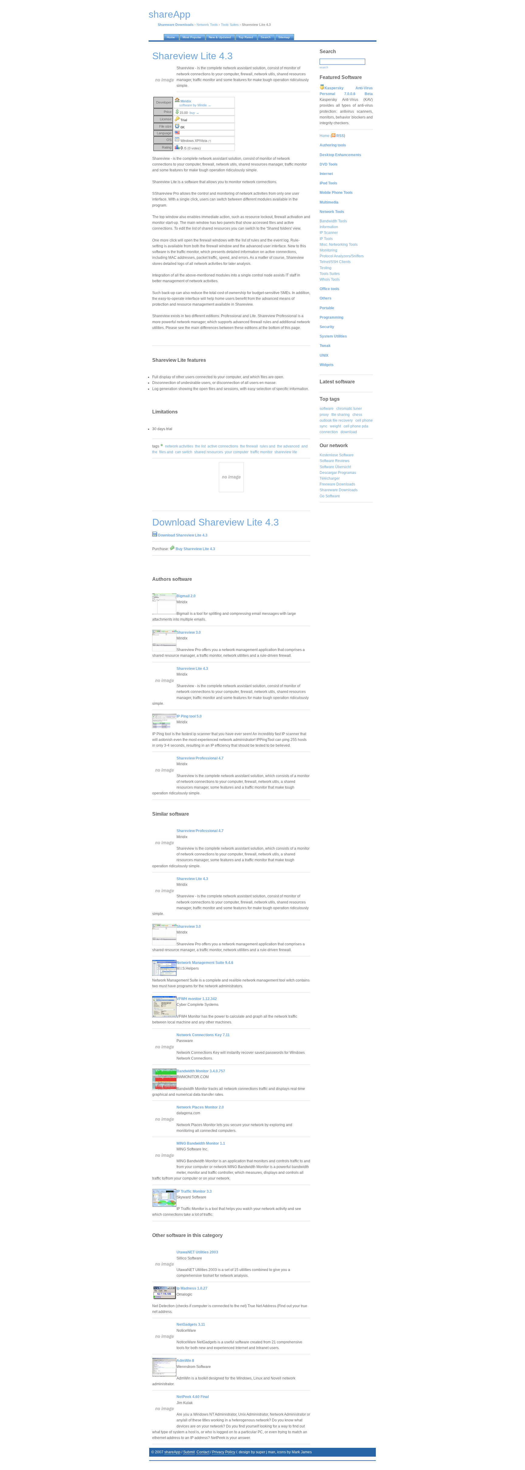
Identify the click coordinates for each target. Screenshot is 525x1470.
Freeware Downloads (337, 484)
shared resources (208, 452)
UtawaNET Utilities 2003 (197, 1252)
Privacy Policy (223, 1452)
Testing (325, 268)
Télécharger (330, 478)
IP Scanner (329, 233)
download (349, 432)
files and (166, 452)
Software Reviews (334, 461)
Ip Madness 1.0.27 (192, 1288)
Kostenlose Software (337, 455)
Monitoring (328, 250)
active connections (223, 446)
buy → (194, 113)
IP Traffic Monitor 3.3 (194, 1191)
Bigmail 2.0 (186, 596)
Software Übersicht (335, 467)
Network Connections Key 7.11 (203, 1035)
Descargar (328, 473)
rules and (267, 446)
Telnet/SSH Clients (335, 262)
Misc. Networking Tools (339, 244)
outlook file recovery (336, 420)
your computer (237, 452)
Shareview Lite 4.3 (192, 668)
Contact (203, 1452)
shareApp (172, 1452)
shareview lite (285, 452)
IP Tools (326, 239)
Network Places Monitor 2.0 (200, 1107)
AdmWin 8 (185, 1361)
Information (329, 227)
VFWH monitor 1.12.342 (197, 999)
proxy (324, 415)
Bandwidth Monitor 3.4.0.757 (201, 1071)
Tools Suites (230, 24)
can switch (183, 452)
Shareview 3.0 (189, 632)
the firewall (249, 446)
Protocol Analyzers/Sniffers (342, 256)
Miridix (185, 101)
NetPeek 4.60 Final (193, 1397)
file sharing (340, 415)
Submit (189, 1452)
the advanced (288, 446)
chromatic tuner (349, 408)
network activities (179, 446)
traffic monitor (261, 452)
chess (357, 415)
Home (325, 136)
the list (200, 446)
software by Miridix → (195, 105)
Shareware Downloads (339, 490)
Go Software (330, 496)
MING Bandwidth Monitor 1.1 (201, 1143)
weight (335, 426)
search (324, 67)
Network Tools (207, 24)
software (327, 408)
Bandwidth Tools (333, 221)
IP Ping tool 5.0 (189, 716)
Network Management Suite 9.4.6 (205, 963)
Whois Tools (330, 279)
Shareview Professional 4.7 (200, 758)
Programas (347, 473)
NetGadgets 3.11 (191, 1324)
